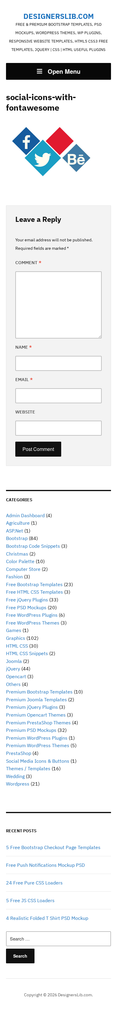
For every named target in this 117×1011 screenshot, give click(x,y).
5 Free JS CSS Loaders (30, 900)
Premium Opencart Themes (36, 715)
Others (13, 684)
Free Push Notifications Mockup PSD (45, 865)
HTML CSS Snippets (27, 653)
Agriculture (18, 523)
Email (24, 379)
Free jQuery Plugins (27, 600)
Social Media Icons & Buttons (37, 761)
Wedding (15, 776)
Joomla (14, 661)
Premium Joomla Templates (36, 699)
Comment (28, 262)
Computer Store (23, 569)
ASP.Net (14, 531)
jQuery (13, 669)
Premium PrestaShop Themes (38, 723)
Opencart (16, 676)
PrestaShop (18, 753)
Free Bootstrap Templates (34, 584)
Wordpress (17, 784)
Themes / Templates (28, 768)
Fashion (14, 577)
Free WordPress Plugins (32, 615)
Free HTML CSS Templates (34, 592)
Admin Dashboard (25, 515)
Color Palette (20, 561)
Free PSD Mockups (26, 607)
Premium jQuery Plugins (32, 707)
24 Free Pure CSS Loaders (34, 883)
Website (25, 412)
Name (23, 347)
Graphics (15, 638)
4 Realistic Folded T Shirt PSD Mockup (47, 918)
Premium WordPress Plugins (37, 738)
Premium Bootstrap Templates (39, 692)
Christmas (17, 554)
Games (13, 630)
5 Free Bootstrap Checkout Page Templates (53, 847)
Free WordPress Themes (32, 623)
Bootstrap (17, 538)
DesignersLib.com (58, 16)
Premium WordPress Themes (37, 745)
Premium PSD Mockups (31, 730)
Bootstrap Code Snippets (33, 546)
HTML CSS (17, 646)
